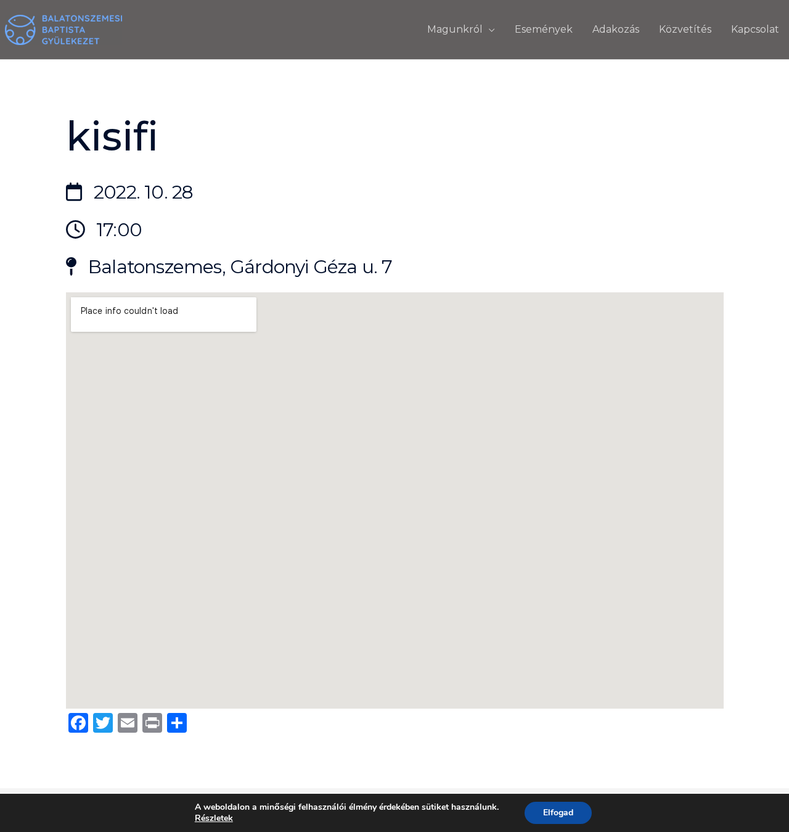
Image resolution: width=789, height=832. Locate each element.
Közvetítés (685, 29)
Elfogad (558, 812)
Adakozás (615, 29)
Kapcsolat (755, 29)
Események (544, 29)
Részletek (214, 818)
